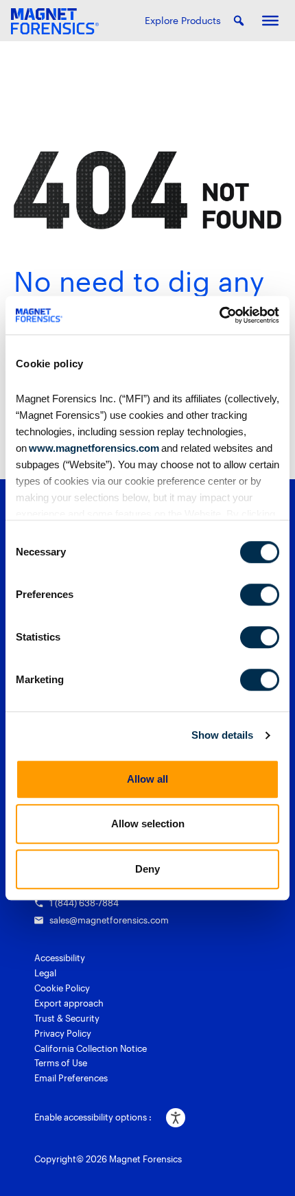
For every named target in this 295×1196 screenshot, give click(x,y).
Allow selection (148, 823)
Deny (147, 869)
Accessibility (59, 957)
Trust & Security (66, 1018)
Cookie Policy (62, 987)
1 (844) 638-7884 (84, 902)
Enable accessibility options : (93, 1117)
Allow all (147, 779)
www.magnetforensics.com (93, 448)
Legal (45, 972)
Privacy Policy (62, 1033)
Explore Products (183, 20)
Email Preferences (71, 1077)
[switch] (259, 595)
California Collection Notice (90, 1048)
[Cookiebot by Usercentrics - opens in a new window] (219, 315)
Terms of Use (60, 1062)
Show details (222, 735)
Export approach (69, 1003)
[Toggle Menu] (270, 20)
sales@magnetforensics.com (109, 920)
